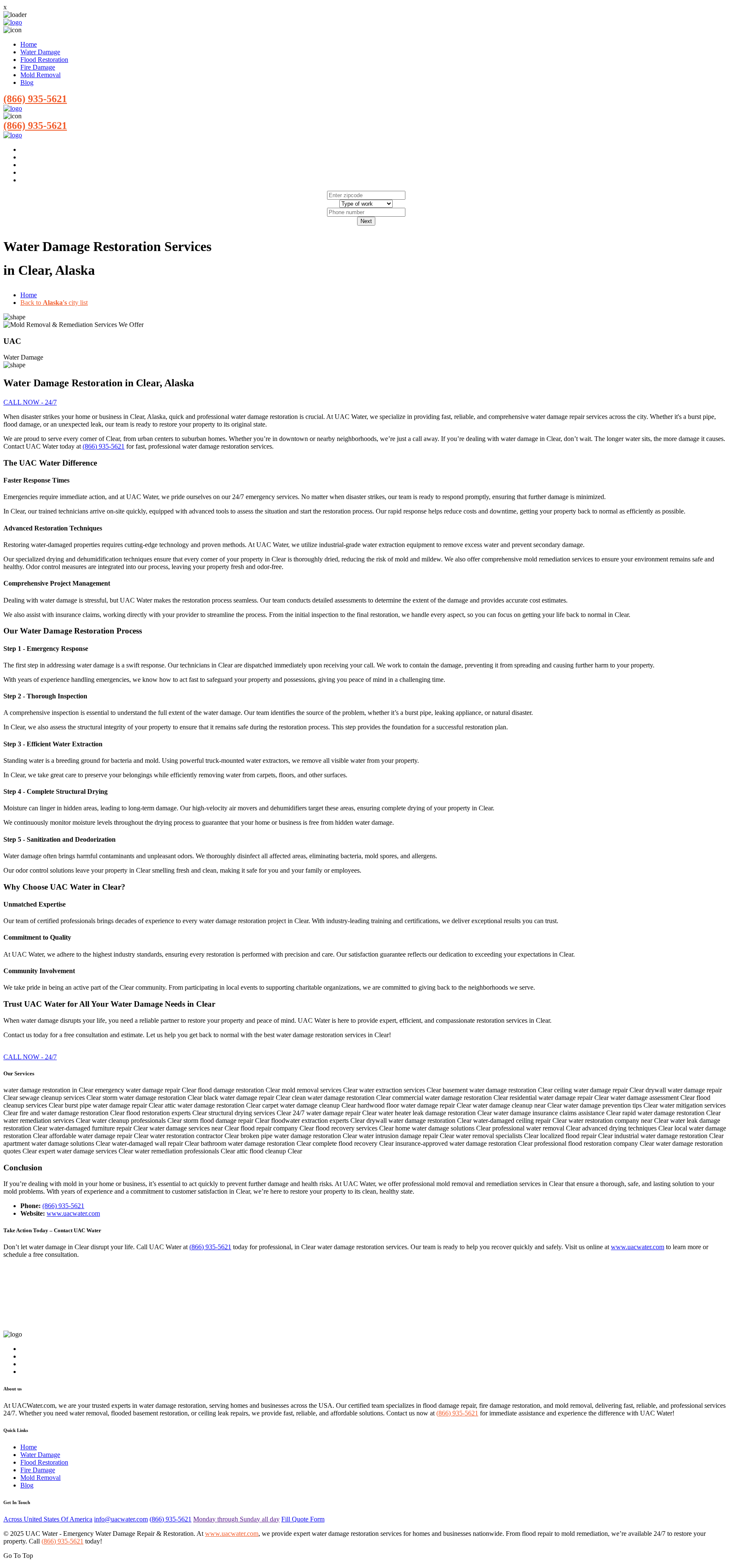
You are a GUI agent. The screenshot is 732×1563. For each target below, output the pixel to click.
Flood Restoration (44, 59)
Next (366, 221)
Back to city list (54, 302)
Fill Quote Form (302, 1519)
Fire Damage (37, 67)
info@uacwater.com (121, 1519)
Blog (26, 82)
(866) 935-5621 (35, 98)
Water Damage (40, 52)
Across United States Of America (47, 1519)
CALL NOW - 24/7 (30, 402)
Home (28, 44)
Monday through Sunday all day (236, 1519)
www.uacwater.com (73, 1213)
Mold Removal (40, 74)
